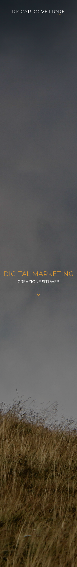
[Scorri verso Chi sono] (38, 295)
